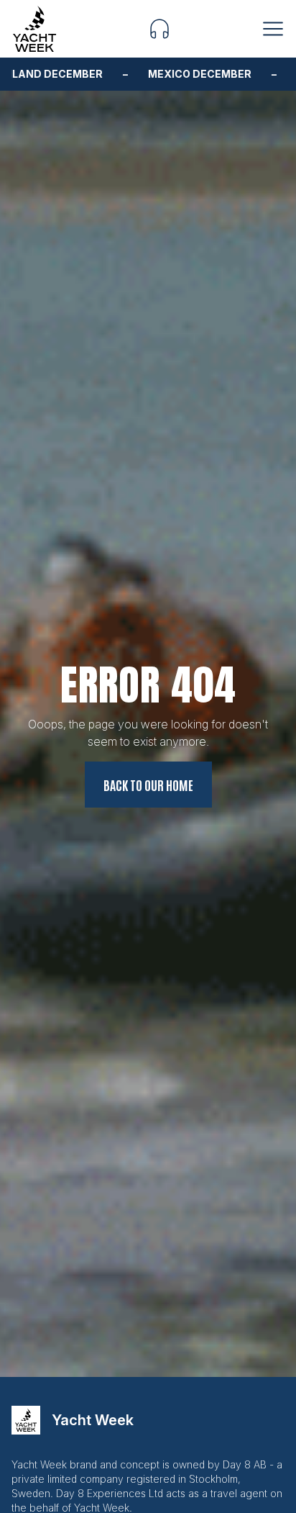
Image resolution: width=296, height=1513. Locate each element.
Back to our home (148, 784)
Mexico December (175, 74)
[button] (159, 29)
